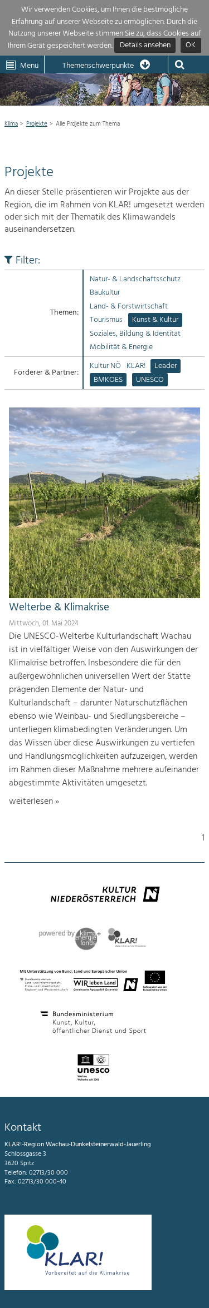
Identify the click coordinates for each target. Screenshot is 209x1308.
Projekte (36, 124)
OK (191, 45)
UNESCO (150, 380)
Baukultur (105, 292)
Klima (11, 124)
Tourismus (106, 320)
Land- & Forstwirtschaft (129, 306)
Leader (165, 366)
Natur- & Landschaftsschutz (135, 279)
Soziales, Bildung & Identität (135, 333)
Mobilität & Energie (121, 347)
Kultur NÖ (105, 366)
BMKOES (108, 380)
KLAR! (136, 366)
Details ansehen (145, 45)
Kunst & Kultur (155, 320)
